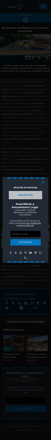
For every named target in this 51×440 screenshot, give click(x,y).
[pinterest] (25, 253)
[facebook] (10, 253)
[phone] (25, 258)
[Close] (43, 182)
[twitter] (15, 253)
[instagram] (20, 253)
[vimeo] (35, 253)
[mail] (40, 253)
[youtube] (30, 253)
